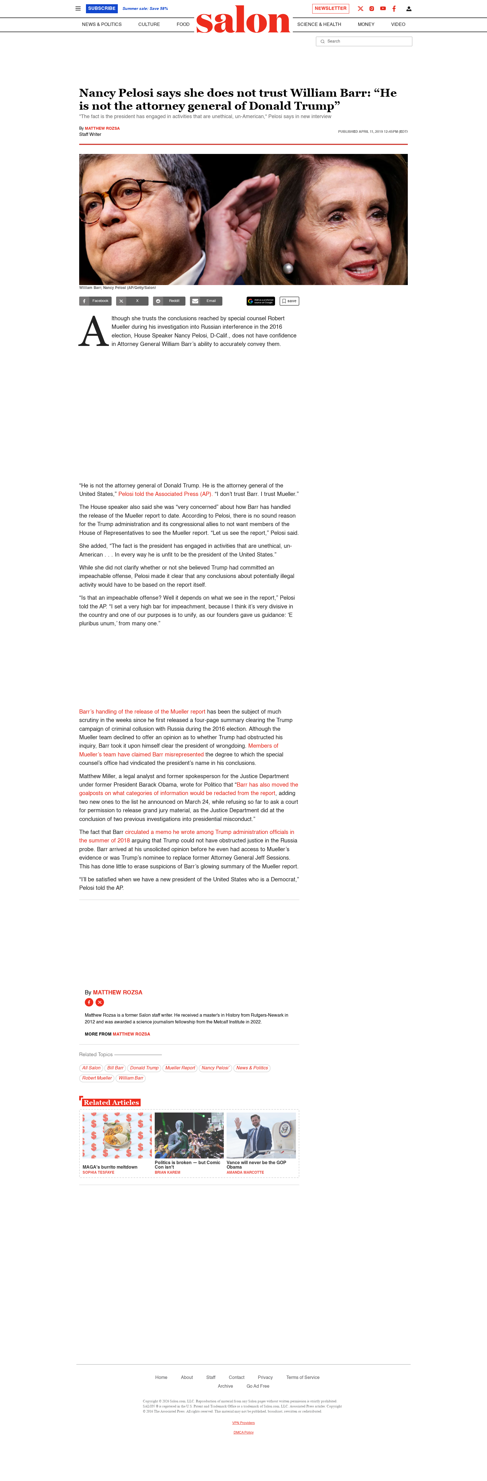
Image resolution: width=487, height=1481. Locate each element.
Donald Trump (144, 1068)
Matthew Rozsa (102, 129)
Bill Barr (115, 1068)
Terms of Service (303, 1378)
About (187, 1378)
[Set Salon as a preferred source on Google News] (261, 301)
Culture (149, 25)
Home (161, 1378)
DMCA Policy (244, 1432)
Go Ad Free (258, 1386)
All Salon (91, 1068)
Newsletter (331, 8)
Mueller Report (180, 1068)
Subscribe (102, 8)
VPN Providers (243, 1423)
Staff (210, 1378)
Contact (236, 1378)
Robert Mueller (97, 1078)
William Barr (130, 1078)
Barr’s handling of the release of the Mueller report (142, 712)
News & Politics (102, 25)
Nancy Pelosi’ (215, 1068)
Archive (225, 1386)
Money (366, 25)
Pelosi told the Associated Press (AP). (165, 494)
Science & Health (319, 25)
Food (183, 25)
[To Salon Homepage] (243, 19)
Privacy (265, 1378)
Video (398, 25)
